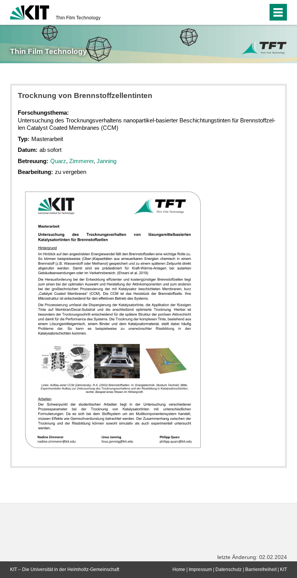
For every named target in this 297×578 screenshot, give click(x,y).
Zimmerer (81, 161)
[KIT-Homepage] (29, 11)
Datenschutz (228, 569)
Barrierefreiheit (261, 569)
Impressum (200, 569)
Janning (106, 161)
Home (178, 569)
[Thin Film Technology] (264, 48)
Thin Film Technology (78, 18)
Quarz (58, 161)
